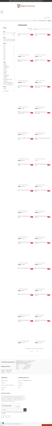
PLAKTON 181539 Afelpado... (23, 263)
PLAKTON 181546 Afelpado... (40, 106)
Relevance (42, 29)
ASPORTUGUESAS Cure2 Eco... (23, 80)
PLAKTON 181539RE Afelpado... (24, 341)
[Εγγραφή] (25, 409)
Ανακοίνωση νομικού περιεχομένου (7, 385)
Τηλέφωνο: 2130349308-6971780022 (24, 380)
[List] (21, 29)
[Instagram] (9, 416)
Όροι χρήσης (3, 387)
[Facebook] (2, 416)
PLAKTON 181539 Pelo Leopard (23, 315)
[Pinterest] (7, 416)
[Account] (40, 17)
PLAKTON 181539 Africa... (39, 315)
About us (2, 389)
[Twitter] (4, 416)
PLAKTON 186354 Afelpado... (40, 158)
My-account (20, 385)
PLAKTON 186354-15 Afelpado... (24, 158)
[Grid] (19, 29)
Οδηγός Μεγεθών (4, 380)
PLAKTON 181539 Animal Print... (24, 54)
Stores (19, 387)
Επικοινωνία (20, 382)
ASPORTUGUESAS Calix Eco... (40, 80)
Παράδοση (3, 382)
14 (37, 351)
